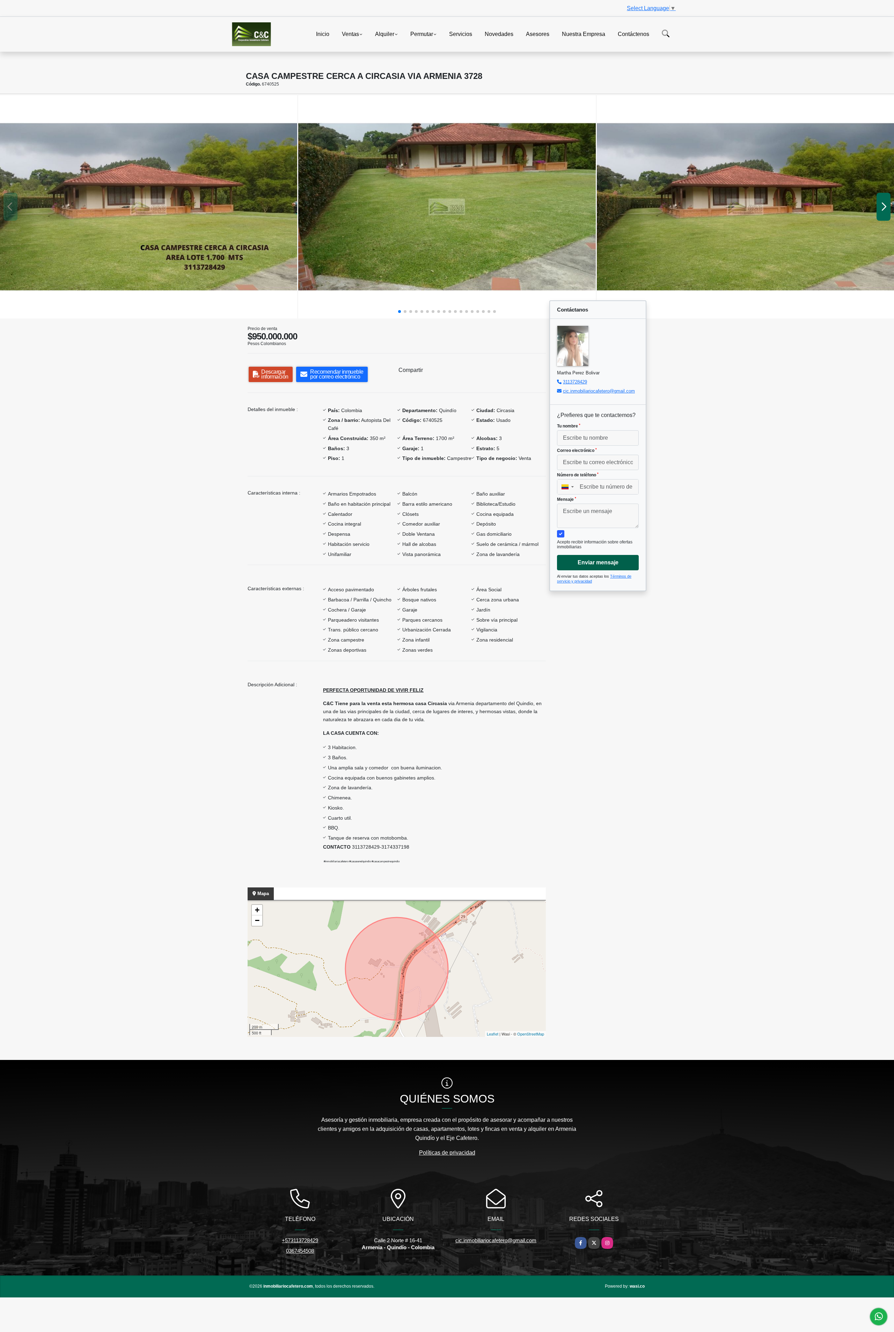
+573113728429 (300, 1240)
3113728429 (575, 382)
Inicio (322, 34)
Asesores (537, 34)
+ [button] (257, 910)
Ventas (350, 34)
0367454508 (300, 1251)
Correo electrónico (577, 450)
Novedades (499, 34)
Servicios (460, 34)
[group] (148, 206)
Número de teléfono (578, 475)
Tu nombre (568, 426)
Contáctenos (633, 34)
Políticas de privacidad (447, 1153)
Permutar (421, 34)
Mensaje (566, 499)
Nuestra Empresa (583, 34)
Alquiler (384, 34)
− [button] (257, 920)
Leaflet (492, 1034)
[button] (399, 311)
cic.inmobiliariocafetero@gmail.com (599, 391)
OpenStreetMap (530, 1034)
